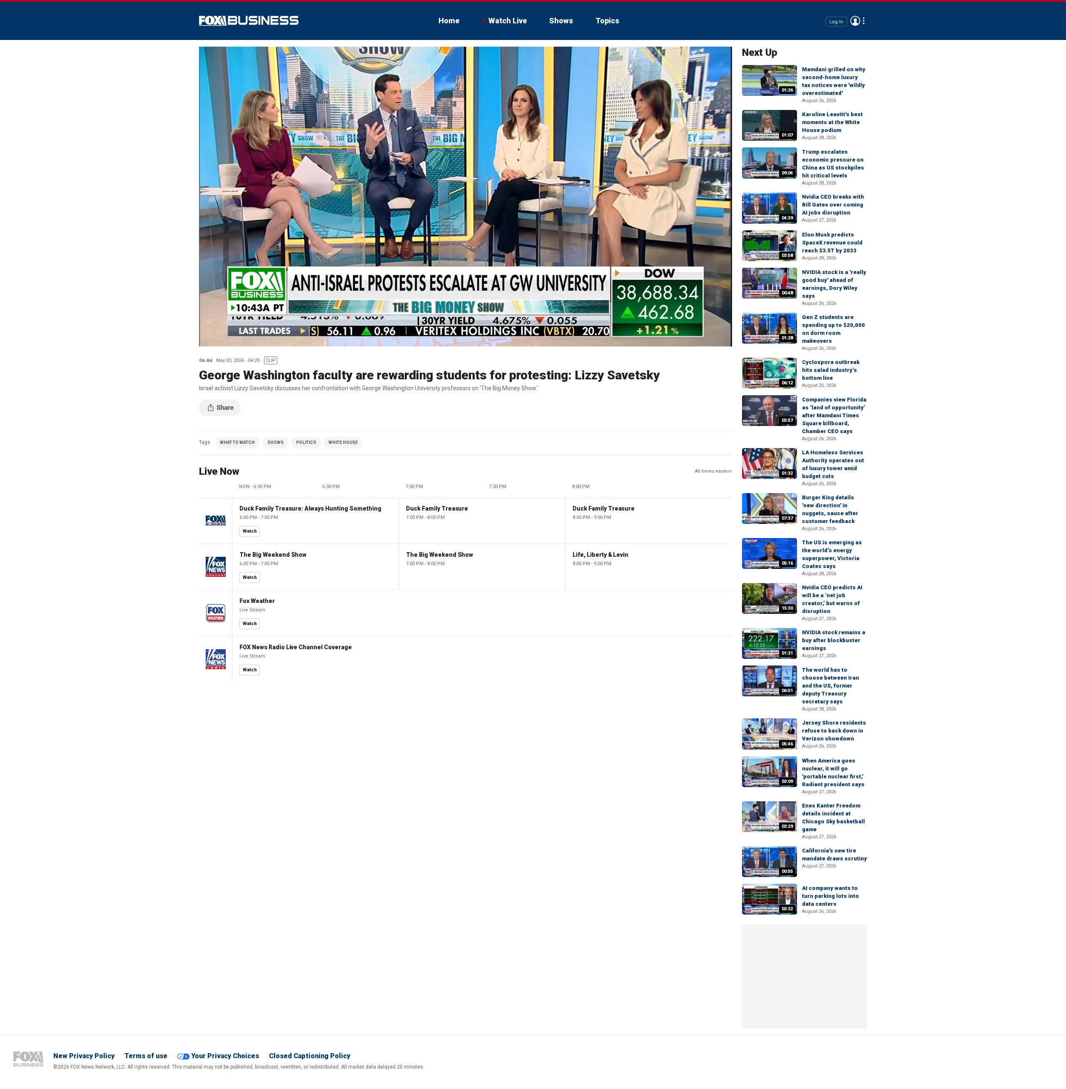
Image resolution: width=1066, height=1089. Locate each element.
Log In (836, 21)
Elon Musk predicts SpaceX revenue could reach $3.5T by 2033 (832, 243)
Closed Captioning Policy (309, 1056)
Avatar (855, 21)
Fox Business (249, 21)
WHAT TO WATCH (237, 442)
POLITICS (306, 442)
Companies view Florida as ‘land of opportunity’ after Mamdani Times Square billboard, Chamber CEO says (834, 415)
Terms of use (146, 1056)
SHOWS (275, 442)
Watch (250, 531)
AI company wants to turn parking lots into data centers (830, 896)
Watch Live (507, 20)
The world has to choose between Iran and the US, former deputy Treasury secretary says (830, 686)
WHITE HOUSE (343, 442)
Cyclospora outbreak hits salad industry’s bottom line (830, 370)
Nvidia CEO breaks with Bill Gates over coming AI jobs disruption (833, 205)
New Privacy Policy (84, 1056)
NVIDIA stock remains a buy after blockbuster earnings (833, 640)
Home (448, 20)
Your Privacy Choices (225, 1056)
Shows (561, 20)
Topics (607, 20)
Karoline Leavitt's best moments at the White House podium (832, 122)
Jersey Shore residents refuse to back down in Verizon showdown (834, 731)
